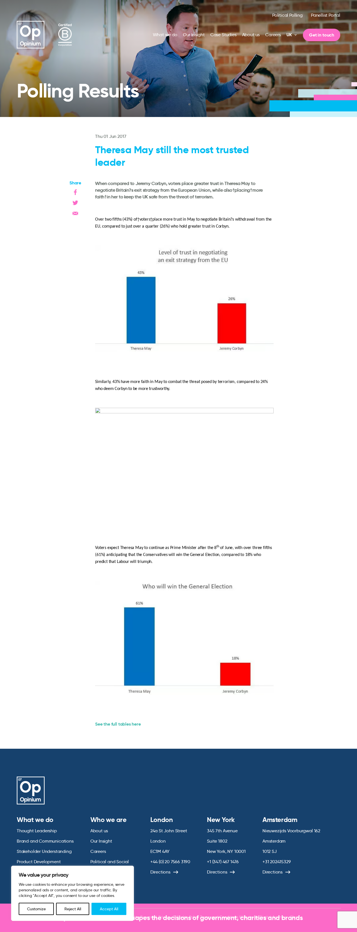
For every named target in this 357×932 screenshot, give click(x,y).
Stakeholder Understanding (44, 851)
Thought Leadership (37, 830)
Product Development (39, 861)
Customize (36, 908)
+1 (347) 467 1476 (223, 861)
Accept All (109, 908)
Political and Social (109, 861)
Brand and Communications (45, 841)
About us (251, 34)
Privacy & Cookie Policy (178, 916)
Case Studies (223, 34)
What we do (165, 34)
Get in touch (321, 35)
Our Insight (194, 34)
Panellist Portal (325, 15)
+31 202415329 (276, 861)
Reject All (72, 908)
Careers (273, 34)
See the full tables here (118, 724)
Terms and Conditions (219, 916)
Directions (160, 872)
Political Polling (287, 15)
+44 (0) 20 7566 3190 (170, 861)
